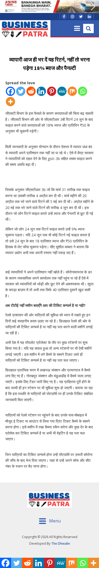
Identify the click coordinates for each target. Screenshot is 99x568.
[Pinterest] (51, 91)
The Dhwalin (60, 543)
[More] (10, 101)
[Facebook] (10, 91)
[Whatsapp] (82, 91)
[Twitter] (20, 91)
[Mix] (72, 91)
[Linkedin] (41, 91)
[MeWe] (62, 91)
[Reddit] (31, 91)
